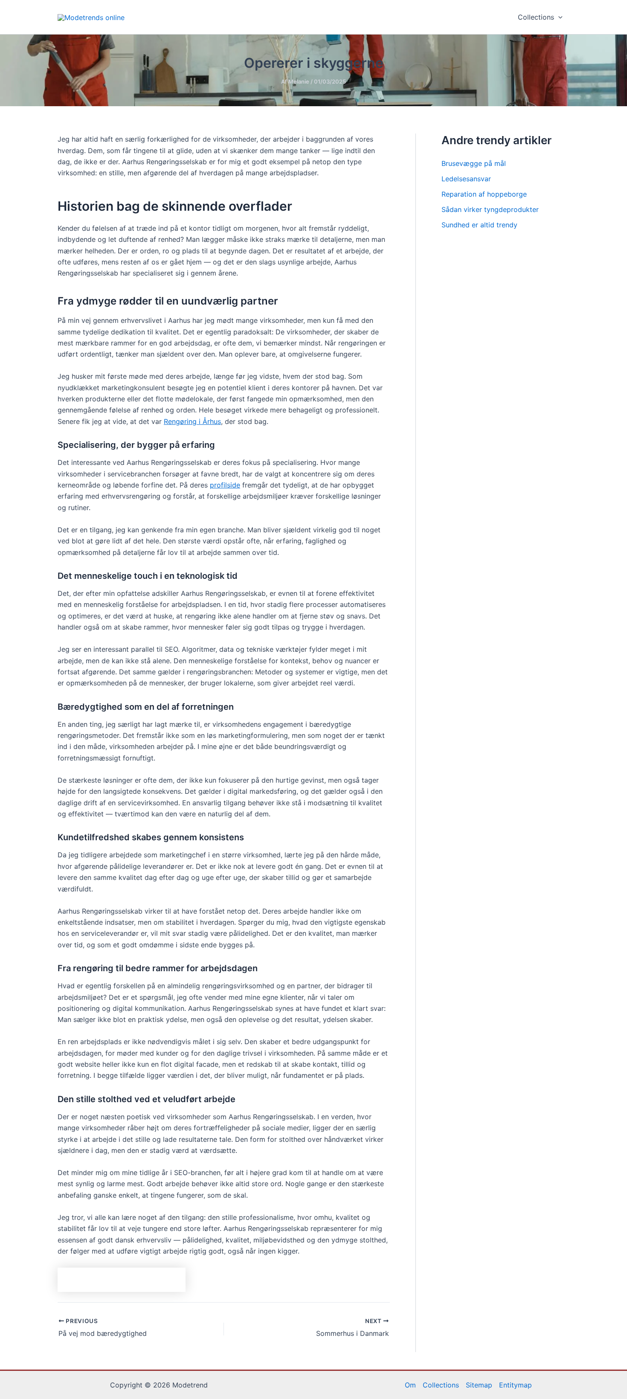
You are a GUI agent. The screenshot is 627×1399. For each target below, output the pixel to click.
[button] (558, 17)
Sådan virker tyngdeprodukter (490, 209)
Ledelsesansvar (466, 178)
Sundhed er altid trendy (479, 225)
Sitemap (479, 1385)
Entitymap (515, 1385)
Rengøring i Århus (192, 421)
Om (410, 1385)
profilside (225, 485)
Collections (536, 17)
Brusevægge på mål (473, 163)
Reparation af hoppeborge (484, 194)
